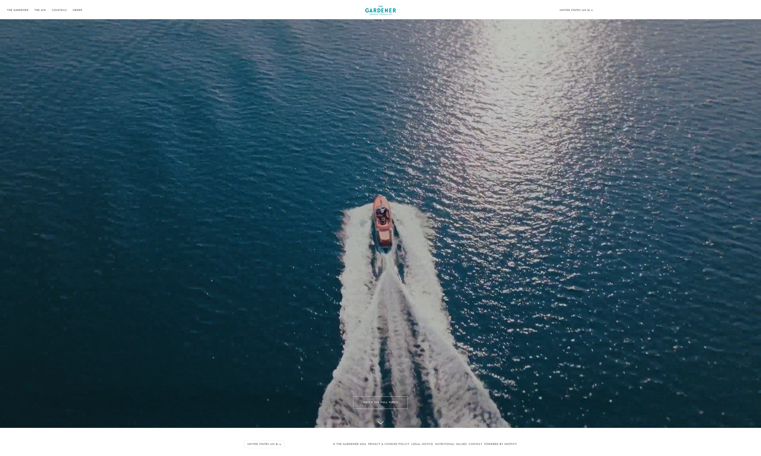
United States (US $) (575, 10)
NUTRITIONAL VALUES (451, 444)
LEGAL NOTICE (422, 444)
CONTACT (475, 444)
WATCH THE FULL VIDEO (380, 402)
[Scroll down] (380, 422)
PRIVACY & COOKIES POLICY (388, 444)
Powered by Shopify (500, 444)
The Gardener (347, 444)
